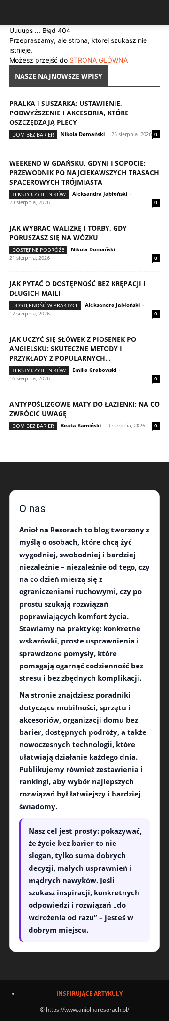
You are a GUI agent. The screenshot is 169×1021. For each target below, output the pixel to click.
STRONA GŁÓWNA (98, 60)
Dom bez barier (33, 134)
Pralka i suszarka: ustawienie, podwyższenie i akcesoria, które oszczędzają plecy (69, 113)
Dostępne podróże (38, 249)
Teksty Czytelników (39, 194)
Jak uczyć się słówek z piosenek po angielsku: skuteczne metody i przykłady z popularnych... (72, 348)
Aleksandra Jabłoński (99, 193)
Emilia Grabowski (94, 369)
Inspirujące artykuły (89, 993)
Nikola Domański (83, 133)
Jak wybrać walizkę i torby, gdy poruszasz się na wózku (68, 233)
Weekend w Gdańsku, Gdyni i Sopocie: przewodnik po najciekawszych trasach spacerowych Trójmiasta (84, 172)
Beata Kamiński (81, 425)
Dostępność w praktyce (45, 305)
